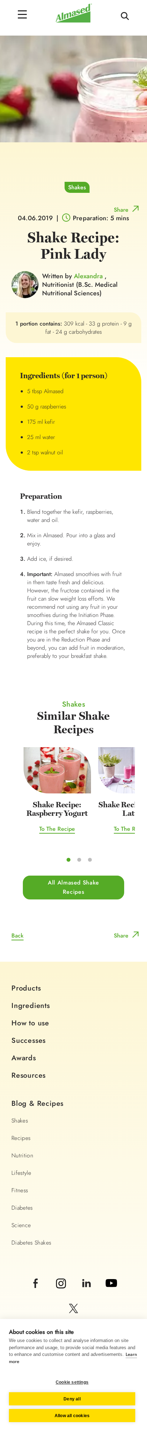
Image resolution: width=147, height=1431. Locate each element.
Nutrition (22, 1155)
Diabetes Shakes (31, 1243)
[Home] (74, 21)
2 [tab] (79, 859)
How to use (30, 1023)
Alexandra (89, 276)
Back (17, 935)
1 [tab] (68, 859)
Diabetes (22, 1208)
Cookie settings (72, 1382)
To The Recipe (57, 829)
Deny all (72, 1398)
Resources (28, 1075)
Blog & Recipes (37, 1103)
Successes (28, 1040)
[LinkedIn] (87, 1293)
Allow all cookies (72, 1415)
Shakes (77, 187)
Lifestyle (21, 1173)
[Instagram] (62, 1293)
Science (21, 1225)
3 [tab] (89, 859)
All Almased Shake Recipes (73, 887)
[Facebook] (36, 1293)
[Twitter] (73, 1318)
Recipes (20, 1138)
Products (26, 988)
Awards (23, 1058)
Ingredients (30, 1005)
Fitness (19, 1190)
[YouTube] (111, 1293)
